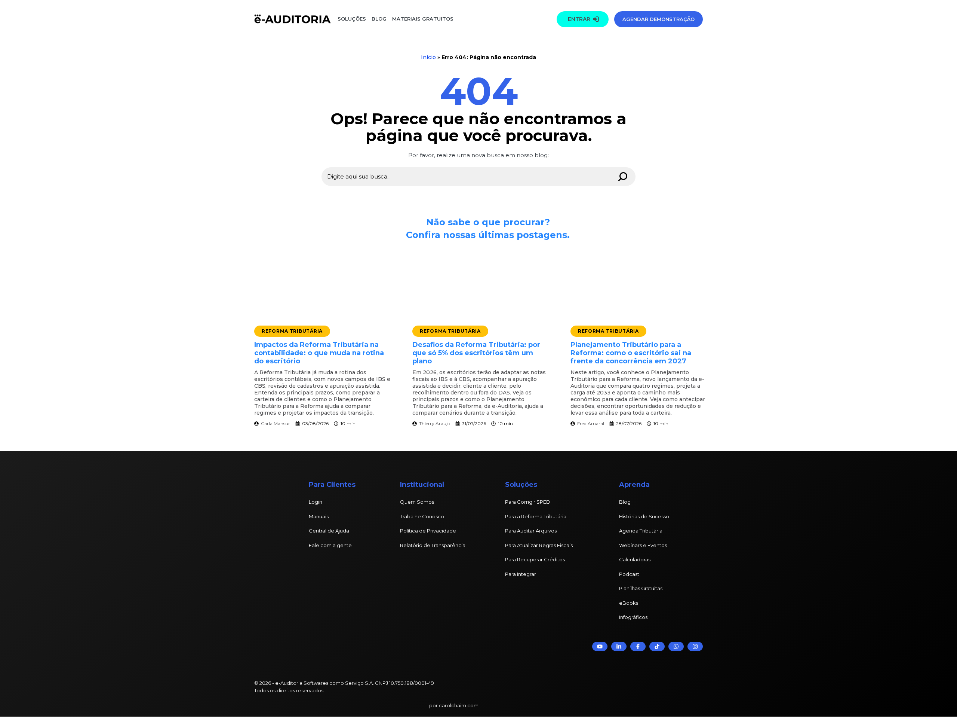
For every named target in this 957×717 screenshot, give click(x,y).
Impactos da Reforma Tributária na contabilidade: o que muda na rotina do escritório (319, 353)
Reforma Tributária (292, 331)
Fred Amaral (590, 423)
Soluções (352, 19)
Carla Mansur (275, 423)
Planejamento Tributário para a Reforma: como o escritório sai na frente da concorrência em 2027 (630, 353)
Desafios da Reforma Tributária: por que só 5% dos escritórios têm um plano (476, 353)
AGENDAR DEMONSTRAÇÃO (658, 19)
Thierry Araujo (434, 423)
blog (379, 19)
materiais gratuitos (422, 19)
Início (428, 57)
